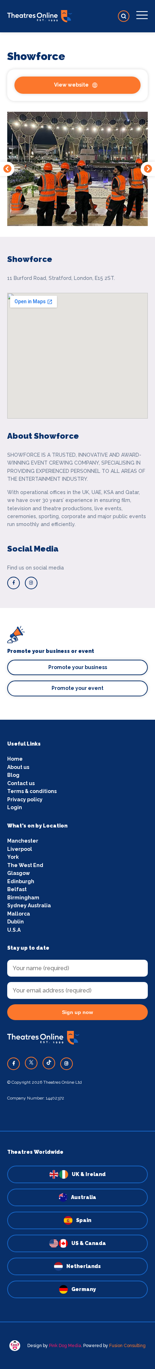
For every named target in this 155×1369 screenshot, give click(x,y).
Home (15, 759)
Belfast (17, 889)
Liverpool (19, 849)
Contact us (21, 783)
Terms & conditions (32, 791)
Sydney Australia (29, 905)
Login (14, 807)
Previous (7, 169)
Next (148, 169)
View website (71, 85)
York (13, 857)
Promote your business (77, 667)
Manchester (22, 841)
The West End (25, 865)
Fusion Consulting (127, 1345)
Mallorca (18, 914)
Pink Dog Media (65, 1345)
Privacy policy (25, 799)
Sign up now (77, 1012)
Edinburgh (20, 881)
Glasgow (18, 873)
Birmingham (23, 897)
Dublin (15, 922)
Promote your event (77, 688)
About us (18, 767)
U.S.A (14, 930)
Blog (13, 775)
